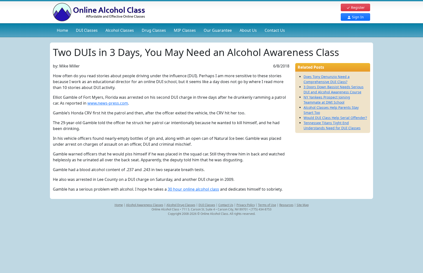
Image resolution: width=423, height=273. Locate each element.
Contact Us (275, 30)
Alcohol (120, 30)
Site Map (303, 205)
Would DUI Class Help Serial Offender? (335, 117)
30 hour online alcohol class (193, 189)
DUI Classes (207, 205)
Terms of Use (267, 205)
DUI (87, 30)
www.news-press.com (107, 103)
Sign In (357, 17)
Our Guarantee (218, 30)
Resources (286, 205)
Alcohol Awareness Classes (144, 205)
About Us (248, 30)
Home (62, 30)
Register (357, 7)
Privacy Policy (245, 205)
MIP (185, 30)
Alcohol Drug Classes (180, 205)
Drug (154, 30)
